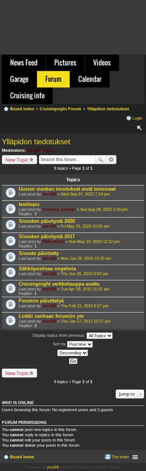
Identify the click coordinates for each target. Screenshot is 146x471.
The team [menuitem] (120, 457)
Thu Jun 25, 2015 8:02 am (84, 273)
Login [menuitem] (137, 118)
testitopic (29, 204)
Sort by (60, 344)
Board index (22, 457)
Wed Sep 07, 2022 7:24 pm (85, 194)
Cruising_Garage (59, 209)
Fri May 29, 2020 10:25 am (85, 226)
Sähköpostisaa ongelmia (47, 268)
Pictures (65, 62)
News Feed (23, 62)
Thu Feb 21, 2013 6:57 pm (85, 306)
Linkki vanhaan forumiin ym (51, 316)
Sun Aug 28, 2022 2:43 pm (104, 209)
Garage (19, 79)
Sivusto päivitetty (39, 253)
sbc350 (34, 150)
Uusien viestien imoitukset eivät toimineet (67, 189)
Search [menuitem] (139, 129)
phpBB (53, 467)
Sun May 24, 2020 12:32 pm (94, 241)
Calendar (89, 79)
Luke (48, 150)
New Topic (16, 159)
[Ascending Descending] (73, 353)
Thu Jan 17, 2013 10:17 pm (85, 321)
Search (100, 159)
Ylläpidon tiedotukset (36, 142)
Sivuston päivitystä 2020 (47, 221)
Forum (53, 79)
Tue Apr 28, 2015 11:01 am (85, 289)
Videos (102, 62)
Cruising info (27, 95)
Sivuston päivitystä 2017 (47, 236)
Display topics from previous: (59, 335)
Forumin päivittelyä (41, 301)
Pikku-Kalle (53, 241)
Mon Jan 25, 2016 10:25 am (86, 258)
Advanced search (111, 159)
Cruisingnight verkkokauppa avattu (59, 284)
